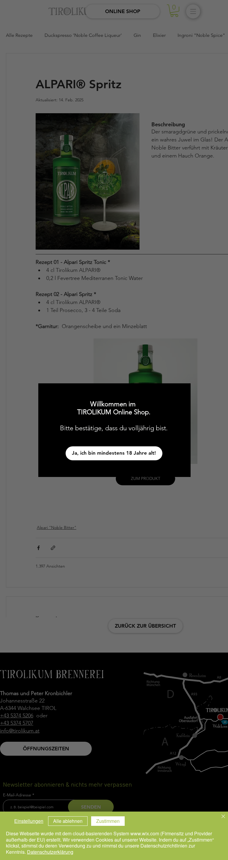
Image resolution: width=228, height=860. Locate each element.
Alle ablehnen (68, 821)
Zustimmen (108, 821)
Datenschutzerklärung (50, 851)
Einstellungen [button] (28, 821)
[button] (114, 453)
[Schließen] (223, 817)
